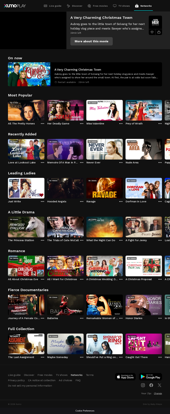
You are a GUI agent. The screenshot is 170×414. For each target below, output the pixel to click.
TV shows (124, 5)
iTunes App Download (125, 377)
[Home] (15, 5)
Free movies (100, 5)
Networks (146, 5)
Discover (77, 5)
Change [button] (158, 393)
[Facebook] (151, 385)
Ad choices (65, 380)
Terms (90, 375)
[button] (91, 41)
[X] (159, 385)
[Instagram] (142, 385)
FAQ (78, 380)
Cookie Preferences (85, 411)
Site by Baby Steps (152, 404)
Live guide (55, 5)
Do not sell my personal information (30, 385)
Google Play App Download (150, 377)
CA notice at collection (42, 380)
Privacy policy (16, 380)
